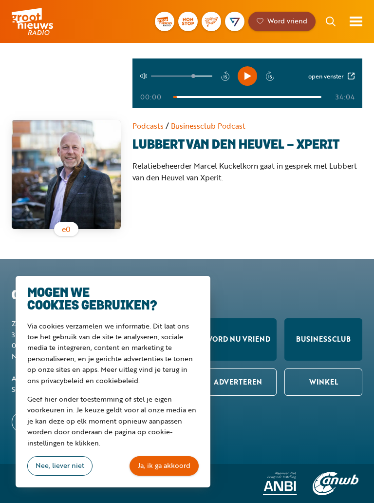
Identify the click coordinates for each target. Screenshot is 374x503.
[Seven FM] (234, 21)
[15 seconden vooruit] (270, 76)
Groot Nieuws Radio (46, 21)
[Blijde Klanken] (211, 21)
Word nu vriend (238, 339)
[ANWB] (335, 483)
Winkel (323, 382)
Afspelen (247, 76)
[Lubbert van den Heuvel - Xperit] (66, 174)
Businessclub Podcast (208, 125)
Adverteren (238, 382)
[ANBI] (280, 483)
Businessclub (323, 339)
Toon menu (356, 21)
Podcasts (148, 125)
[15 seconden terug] (225, 76)
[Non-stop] (188, 21)
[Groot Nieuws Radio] (164, 21)
